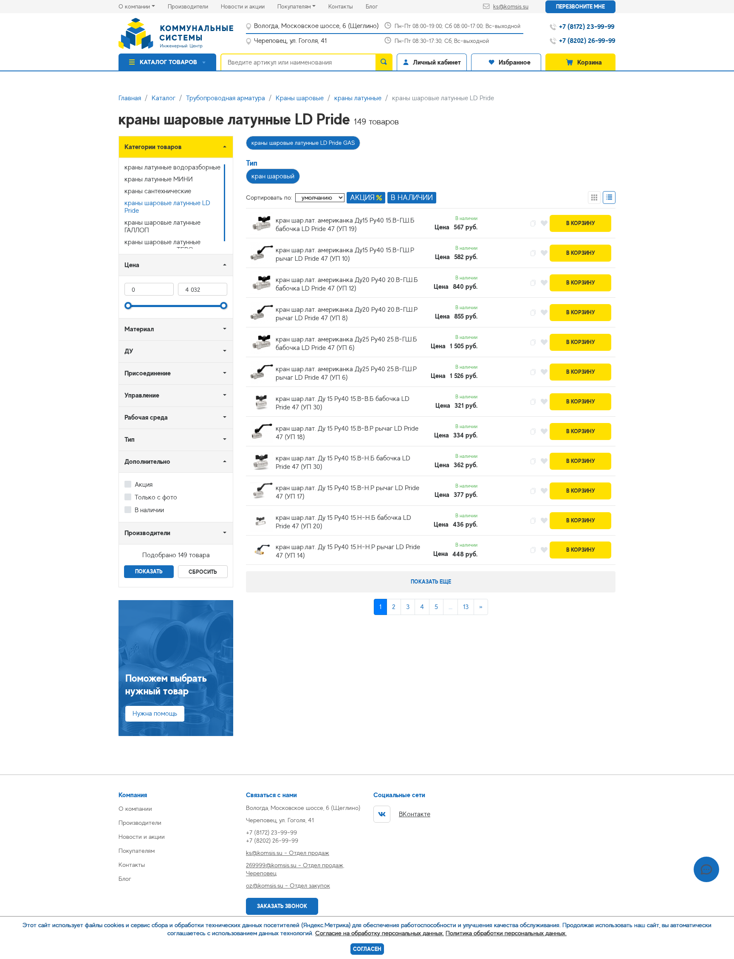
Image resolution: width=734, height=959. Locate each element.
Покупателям (294, 6)
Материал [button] (139, 329)
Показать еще (431, 581)
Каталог (163, 98)
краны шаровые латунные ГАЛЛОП (162, 226)
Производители (194, 6)
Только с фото (156, 497)
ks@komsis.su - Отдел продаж (287, 852)
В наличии (149, 510)
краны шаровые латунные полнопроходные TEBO (162, 246)
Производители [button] (147, 533)
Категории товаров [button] (153, 147)
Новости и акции (249, 6)
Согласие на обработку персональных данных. (379, 932)
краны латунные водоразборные (172, 167)
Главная (130, 98)
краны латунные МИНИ (158, 179)
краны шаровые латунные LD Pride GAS (303, 142)
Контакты (347, 6)
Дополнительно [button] (147, 461)
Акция (143, 484)
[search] (383, 62)
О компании (134, 6)
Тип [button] (129, 439)
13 (466, 607)
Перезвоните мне (580, 6)
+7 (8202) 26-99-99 (272, 840)
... (450, 607)
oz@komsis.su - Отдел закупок (288, 885)
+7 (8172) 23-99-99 (271, 832)
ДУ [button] (128, 351)
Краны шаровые (300, 98)
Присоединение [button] (147, 373)
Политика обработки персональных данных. (506, 932)
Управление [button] (141, 395)
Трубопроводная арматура (225, 98)
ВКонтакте (414, 814)
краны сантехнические (157, 191)
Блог (378, 6)
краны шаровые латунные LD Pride (167, 206)
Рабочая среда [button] (146, 417)
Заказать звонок (282, 906)
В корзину (580, 223)
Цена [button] (131, 265)
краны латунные (357, 98)
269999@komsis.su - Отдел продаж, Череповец (295, 869)
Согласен (367, 949)
